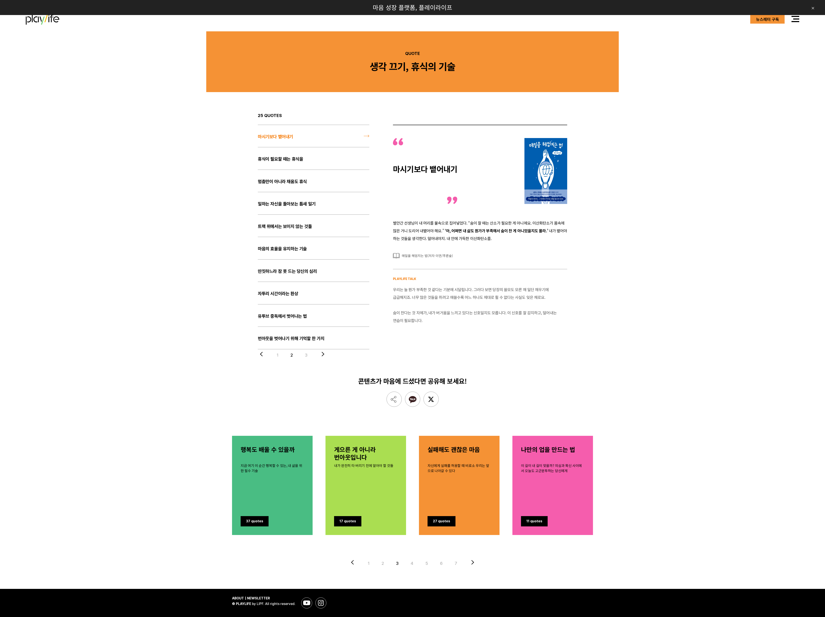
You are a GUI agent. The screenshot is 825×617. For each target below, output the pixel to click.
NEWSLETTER (258, 598)
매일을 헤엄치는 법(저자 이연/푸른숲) (427, 255)
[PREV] (263, 354)
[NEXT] (321, 354)
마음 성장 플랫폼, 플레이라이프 (412, 7)
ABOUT (238, 598)
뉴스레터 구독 (767, 19)
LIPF (260, 604)
